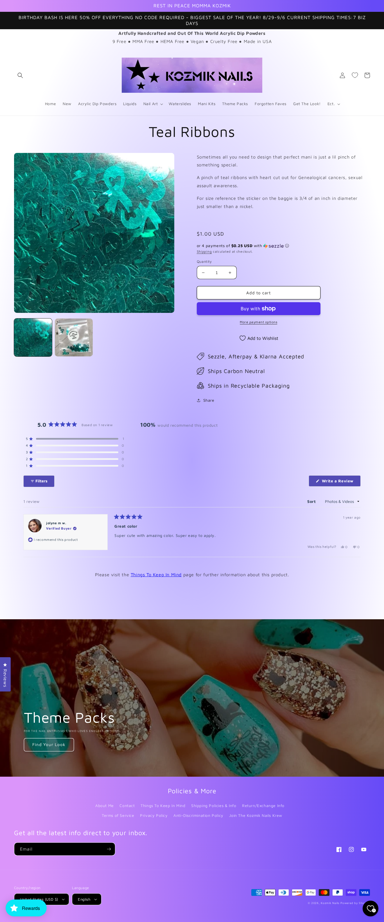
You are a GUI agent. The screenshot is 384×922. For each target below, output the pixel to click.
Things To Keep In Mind (156, 574)
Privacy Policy (154, 815)
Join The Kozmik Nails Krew (255, 815)
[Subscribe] (109, 849)
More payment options (258, 322)
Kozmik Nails (330, 903)
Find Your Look (48, 744)
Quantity (204, 261)
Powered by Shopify (355, 903)
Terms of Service (118, 815)
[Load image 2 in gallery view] (74, 337)
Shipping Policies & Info (213, 805)
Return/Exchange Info (263, 805)
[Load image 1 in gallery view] (33, 337)
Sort (312, 501)
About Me (104, 805)
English (84, 899)
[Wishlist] (355, 75)
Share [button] (208, 400)
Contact (127, 805)
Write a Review (340, 482)
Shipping (204, 251)
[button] (20, 75)
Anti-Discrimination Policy (198, 815)
